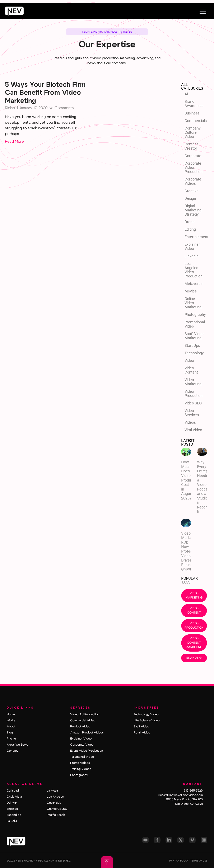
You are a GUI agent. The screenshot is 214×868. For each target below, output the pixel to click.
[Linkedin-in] (169, 840)
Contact (12, 750)
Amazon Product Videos (87, 732)
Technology (194, 353)
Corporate (193, 156)
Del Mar (12, 802)
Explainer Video (192, 246)
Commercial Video (82, 720)
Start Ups (192, 345)
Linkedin (192, 256)
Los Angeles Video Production (194, 269)
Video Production (194, 393)
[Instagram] (204, 840)
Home (11, 714)
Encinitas (13, 808)
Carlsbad (13, 790)
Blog (10, 732)
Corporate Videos (193, 181)
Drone (190, 222)
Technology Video (146, 714)
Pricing (11, 738)
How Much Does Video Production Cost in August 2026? (190, 480)
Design (190, 198)
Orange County (57, 808)
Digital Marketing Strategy (193, 210)
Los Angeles (55, 796)
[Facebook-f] (157, 840)
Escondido (14, 814)
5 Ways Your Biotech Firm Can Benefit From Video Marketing (45, 92)
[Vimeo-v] (192, 840)
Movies (191, 291)
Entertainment (196, 237)
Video (189, 360)
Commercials (196, 120)
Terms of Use (198, 860)
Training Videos (80, 769)
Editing (190, 229)
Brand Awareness (194, 103)
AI (186, 94)
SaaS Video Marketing (194, 336)
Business (192, 113)
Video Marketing (193, 381)
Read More (14, 142)
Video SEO (193, 403)
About (11, 726)
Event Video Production (86, 750)
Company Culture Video (193, 132)
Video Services (192, 412)
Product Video (80, 726)
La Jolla (12, 821)
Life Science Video (147, 720)
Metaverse (194, 283)
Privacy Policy (179, 860)
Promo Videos (80, 762)
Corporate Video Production (194, 167)
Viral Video (193, 430)
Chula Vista (14, 796)
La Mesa (52, 790)
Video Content (191, 370)
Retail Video (142, 732)
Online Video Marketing (193, 302)
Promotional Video (195, 324)
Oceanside (54, 802)
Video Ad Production (84, 714)
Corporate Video (82, 744)
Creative (192, 191)
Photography (195, 314)
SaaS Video (141, 726)
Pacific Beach (56, 814)
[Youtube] (145, 840)
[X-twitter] (180, 840)
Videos (190, 422)
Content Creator (191, 146)
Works (11, 720)
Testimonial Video (82, 756)
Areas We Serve (17, 744)
